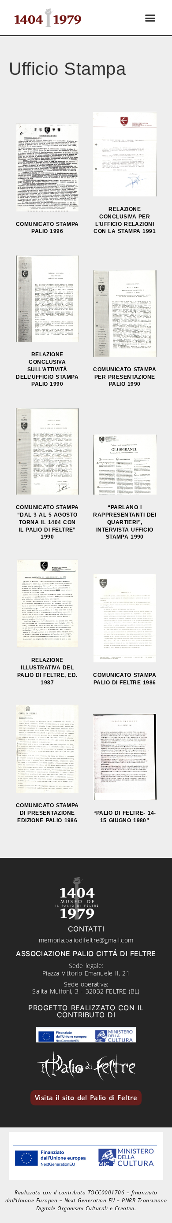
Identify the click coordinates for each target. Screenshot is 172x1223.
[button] (150, 17)
